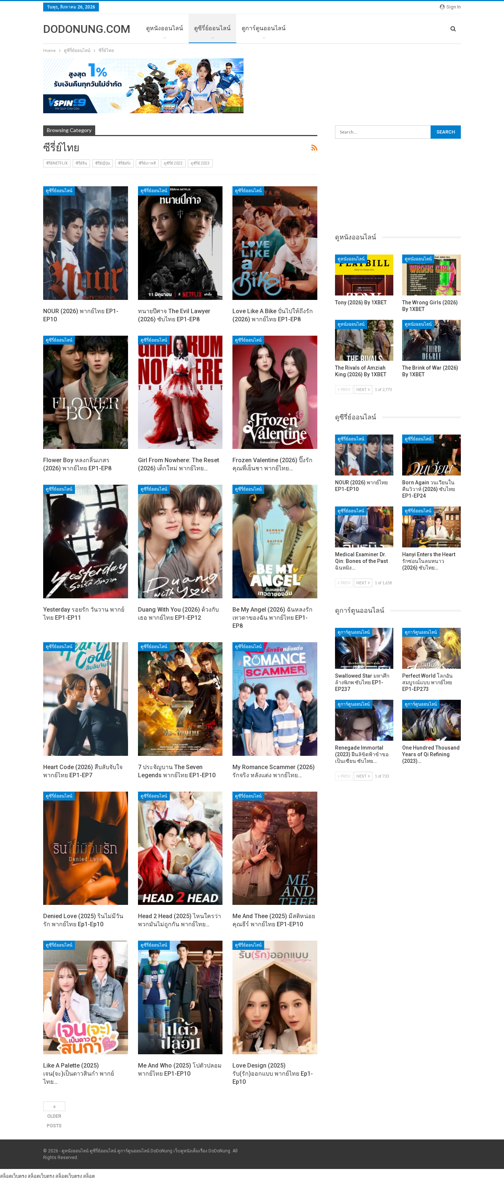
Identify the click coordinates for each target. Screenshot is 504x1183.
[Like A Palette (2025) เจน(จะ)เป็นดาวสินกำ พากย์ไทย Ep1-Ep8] (85, 997)
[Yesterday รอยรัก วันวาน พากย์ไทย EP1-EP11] (85, 541)
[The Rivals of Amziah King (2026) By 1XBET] (364, 340)
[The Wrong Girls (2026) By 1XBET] (431, 275)
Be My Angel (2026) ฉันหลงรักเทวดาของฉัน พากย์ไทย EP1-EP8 (272, 617)
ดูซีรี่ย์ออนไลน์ (212, 28)
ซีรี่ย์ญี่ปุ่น (102, 163)
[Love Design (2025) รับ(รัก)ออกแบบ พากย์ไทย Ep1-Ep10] (274, 997)
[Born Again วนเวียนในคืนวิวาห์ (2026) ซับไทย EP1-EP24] (431, 455)
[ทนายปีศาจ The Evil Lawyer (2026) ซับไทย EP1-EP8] (180, 243)
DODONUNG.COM (86, 29)
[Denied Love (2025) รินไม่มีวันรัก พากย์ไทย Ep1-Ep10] (85, 848)
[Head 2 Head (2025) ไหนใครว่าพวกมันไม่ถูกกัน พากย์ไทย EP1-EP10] (180, 848)
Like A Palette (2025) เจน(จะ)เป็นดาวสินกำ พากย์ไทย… (78, 1073)
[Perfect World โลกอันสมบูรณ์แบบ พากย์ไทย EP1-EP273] (431, 648)
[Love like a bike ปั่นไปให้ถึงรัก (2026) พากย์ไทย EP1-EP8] (274, 243)
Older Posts (54, 1106)
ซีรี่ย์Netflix (57, 163)
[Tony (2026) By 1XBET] (364, 275)
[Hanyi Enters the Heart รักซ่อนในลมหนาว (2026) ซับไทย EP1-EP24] (431, 526)
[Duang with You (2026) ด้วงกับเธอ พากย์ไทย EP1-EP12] (180, 541)
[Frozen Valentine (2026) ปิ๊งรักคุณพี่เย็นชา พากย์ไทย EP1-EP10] (274, 392)
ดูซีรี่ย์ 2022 (173, 163)
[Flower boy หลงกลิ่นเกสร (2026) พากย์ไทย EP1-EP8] (85, 392)
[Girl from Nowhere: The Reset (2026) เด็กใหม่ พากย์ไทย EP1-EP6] (180, 392)
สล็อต (89, 1176)
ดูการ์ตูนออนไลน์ (264, 28)
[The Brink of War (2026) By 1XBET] (431, 340)
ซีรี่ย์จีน (81, 163)
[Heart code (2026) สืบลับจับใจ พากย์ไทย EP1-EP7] (85, 699)
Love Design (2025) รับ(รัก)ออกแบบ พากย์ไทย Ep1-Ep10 (272, 1073)
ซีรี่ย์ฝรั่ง (124, 163)
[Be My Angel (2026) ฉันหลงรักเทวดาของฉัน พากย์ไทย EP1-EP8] (274, 541)
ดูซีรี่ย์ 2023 (200, 163)
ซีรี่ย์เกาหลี (147, 163)
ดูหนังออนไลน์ (164, 28)
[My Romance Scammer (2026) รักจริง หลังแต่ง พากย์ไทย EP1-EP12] (274, 699)
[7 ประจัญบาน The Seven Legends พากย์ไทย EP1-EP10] (180, 699)
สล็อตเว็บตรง (13, 1176)
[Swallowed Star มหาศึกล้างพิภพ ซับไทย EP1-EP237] (364, 648)
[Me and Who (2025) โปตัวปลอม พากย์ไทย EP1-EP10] (180, 997)
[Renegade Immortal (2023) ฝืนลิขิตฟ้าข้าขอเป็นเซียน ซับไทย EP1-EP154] (364, 720)
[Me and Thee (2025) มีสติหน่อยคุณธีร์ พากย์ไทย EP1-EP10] (274, 848)
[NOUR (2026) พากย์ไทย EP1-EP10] (85, 243)
